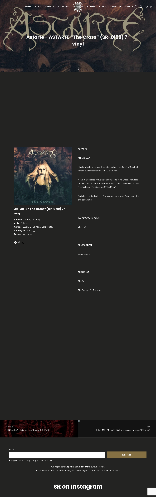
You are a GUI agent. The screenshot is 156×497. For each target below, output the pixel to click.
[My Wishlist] (146, 6)
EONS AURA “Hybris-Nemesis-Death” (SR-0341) (27, 428)
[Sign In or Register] (141, 6)
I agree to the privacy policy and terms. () (31, 460)
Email (12, 449)
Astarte (24, 223)
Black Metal (47, 227)
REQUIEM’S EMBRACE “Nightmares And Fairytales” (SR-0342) (123, 428)
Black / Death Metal (32, 227)
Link (49, 460)
